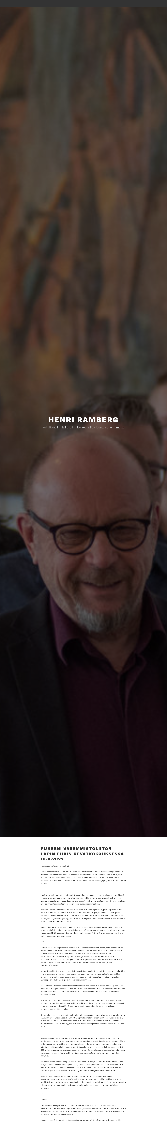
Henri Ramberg (83, 419)
